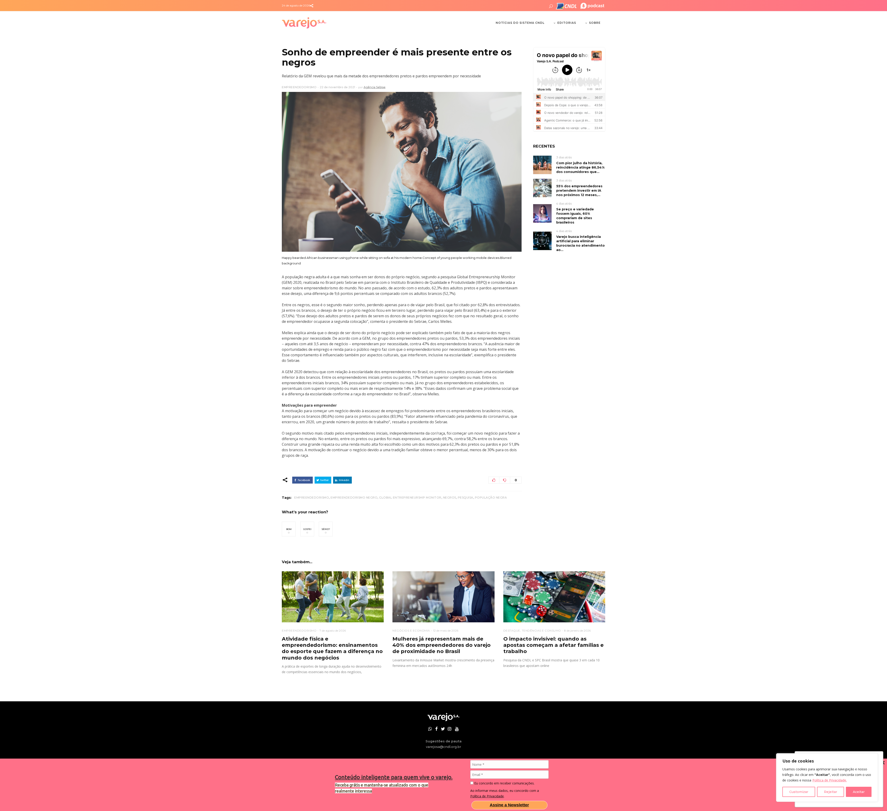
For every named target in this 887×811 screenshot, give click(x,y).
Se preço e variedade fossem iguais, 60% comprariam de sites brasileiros (575, 215)
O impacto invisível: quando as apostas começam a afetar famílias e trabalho (553, 645)
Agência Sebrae (375, 87)
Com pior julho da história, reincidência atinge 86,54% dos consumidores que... (580, 167)
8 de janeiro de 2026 (577, 630)
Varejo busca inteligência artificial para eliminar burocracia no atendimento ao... (580, 243)
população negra (491, 497)
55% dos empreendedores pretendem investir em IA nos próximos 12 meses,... (579, 190)
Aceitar (859, 792)
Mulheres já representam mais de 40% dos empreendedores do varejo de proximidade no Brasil (441, 645)
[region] (827, 777)
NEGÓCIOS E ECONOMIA (411, 630)
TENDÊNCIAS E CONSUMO (541, 630)
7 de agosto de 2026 (332, 630)
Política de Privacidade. (829, 780)
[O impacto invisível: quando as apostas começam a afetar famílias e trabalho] (554, 596)
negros (449, 497)
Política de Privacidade (487, 796)
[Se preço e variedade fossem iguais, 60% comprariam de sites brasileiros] (542, 213)
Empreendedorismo (311, 497)
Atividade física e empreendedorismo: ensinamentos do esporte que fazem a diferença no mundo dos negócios (332, 648)
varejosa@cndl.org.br (443, 747)
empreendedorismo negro (354, 497)
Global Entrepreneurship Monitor (410, 497)
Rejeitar (830, 792)
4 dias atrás (564, 203)
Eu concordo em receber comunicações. (504, 783)
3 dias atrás (564, 157)
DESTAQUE (511, 630)
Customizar (798, 792)
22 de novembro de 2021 (337, 87)
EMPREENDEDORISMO (299, 87)
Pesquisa (465, 497)
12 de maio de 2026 (445, 630)
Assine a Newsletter (509, 805)
